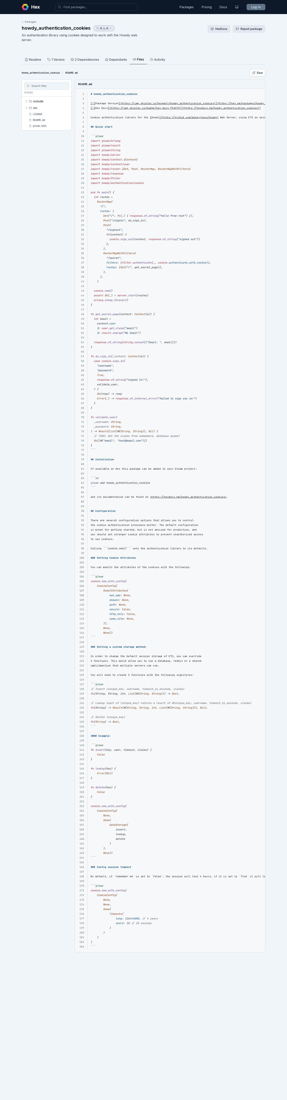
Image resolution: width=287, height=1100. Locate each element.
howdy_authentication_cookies (56, 28)
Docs (223, 7)
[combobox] (96, 7)
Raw (260, 72)
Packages (186, 7)
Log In (256, 7)
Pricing (206, 7)
